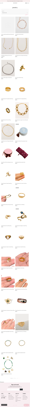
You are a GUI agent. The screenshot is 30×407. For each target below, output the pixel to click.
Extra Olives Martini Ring (19, 77)
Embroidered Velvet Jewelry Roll (20, 162)
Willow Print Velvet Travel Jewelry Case (21, 141)
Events (16, 396)
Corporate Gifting (3, 396)
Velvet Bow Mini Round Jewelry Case (7, 162)
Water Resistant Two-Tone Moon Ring (21, 289)
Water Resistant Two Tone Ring (6, 119)
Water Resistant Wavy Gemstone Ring (7, 204)
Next (19, 378)
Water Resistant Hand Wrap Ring (6, 225)
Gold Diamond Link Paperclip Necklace (21, 55)
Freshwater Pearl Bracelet (19, 34)
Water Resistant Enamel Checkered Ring (7, 289)
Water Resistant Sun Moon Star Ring (20, 183)
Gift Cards (2, 395)
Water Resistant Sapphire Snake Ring (21, 225)
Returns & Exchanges (11, 397)
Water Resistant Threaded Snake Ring (7, 98)
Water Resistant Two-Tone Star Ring (20, 310)
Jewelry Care (10, 395)
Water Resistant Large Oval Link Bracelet (21, 119)
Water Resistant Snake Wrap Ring (6, 183)
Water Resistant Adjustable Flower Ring (7, 331)
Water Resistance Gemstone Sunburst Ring (8, 310)
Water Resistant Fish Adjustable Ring (20, 98)
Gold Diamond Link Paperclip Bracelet (7, 141)
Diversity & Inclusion (18, 397)
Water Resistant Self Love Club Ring (20, 331)
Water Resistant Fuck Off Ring (19, 204)
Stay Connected (25, 396)
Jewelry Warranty (10, 396)
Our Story (17, 395)
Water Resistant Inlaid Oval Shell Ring (7, 246)
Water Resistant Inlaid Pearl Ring (20, 246)
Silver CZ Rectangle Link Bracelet (6, 77)
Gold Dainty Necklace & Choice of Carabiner (6, 56)
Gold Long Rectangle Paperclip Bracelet (7, 34)
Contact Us (24, 395)
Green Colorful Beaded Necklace (6, 373)
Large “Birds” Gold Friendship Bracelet (7, 352)
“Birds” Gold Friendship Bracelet (20, 352)
